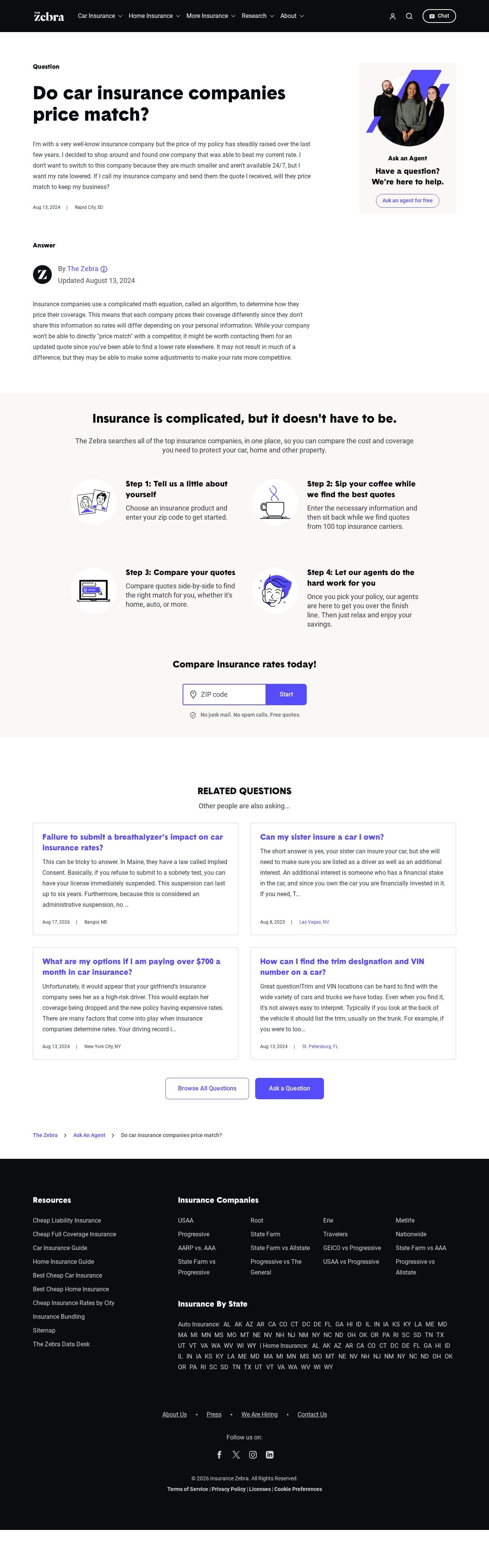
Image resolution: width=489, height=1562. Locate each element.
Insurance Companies (218, 1201)
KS (396, 1324)
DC (306, 1324)
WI (240, 1345)
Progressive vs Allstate (415, 1267)
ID (359, 1324)
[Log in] (393, 16)
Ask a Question (289, 1088)
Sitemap (44, 1330)
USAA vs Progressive (351, 1261)
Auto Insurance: (199, 1324)
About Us (174, 1414)
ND (339, 1335)
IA (386, 1324)
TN (429, 1335)
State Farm (265, 1234)
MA (182, 1335)
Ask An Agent (89, 1135)
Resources (52, 1201)
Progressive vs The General (276, 1267)
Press (214, 1414)
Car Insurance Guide (60, 1248)
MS (218, 1335)
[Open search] (409, 16)
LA (418, 1324)
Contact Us (312, 1414)
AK (238, 1324)
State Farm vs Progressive (196, 1267)
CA (272, 1324)
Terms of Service (187, 1489)
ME (430, 1324)
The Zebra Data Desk (61, 1344)
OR (375, 1335)
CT (294, 1324)
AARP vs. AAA (196, 1248)
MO (231, 1335)
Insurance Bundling (59, 1316)
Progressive (193, 1234)
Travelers (335, 1234)
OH (351, 1335)
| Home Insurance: (284, 1345)
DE (317, 1324)
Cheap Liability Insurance (67, 1220)
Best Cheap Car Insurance (67, 1275)
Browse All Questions (207, 1088)
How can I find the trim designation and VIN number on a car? (342, 967)
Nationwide (411, 1234)
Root (257, 1220)
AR (260, 1324)
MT (244, 1335)
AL (227, 1324)
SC (406, 1335)
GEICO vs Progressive (352, 1248)
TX (440, 1335)
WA (215, 1345)
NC (328, 1335)
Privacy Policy (229, 1489)
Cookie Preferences (298, 1489)
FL (328, 1324)
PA (386, 1335)
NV (268, 1335)
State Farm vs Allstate (280, 1248)
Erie (328, 1220)
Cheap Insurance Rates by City (74, 1303)
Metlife (405, 1220)
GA (339, 1324)
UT (182, 1345)
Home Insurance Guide (63, 1261)
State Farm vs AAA (421, 1248)
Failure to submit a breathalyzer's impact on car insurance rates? (132, 843)
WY (251, 1345)
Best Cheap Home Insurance (71, 1289)
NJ (291, 1335)
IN (377, 1324)
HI (350, 1324)
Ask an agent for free (407, 200)
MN (206, 1335)
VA (204, 1345)
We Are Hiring (259, 1414)
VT (193, 1345)
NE (257, 1335)
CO (283, 1324)
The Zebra (83, 269)
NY (316, 1335)
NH (280, 1335)
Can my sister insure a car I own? (322, 838)
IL (368, 1324)
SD (417, 1335)
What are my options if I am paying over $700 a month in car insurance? (131, 967)
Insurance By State (213, 1304)
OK (363, 1335)
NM (303, 1335)
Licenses (260, 1489)
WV (228, 1345)
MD (442, 1324)
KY (407, 1324)
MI (194, 1335)
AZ (249, 1324)
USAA (185, 1220)
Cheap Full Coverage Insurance (74, 1234)
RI (395, 1335)
